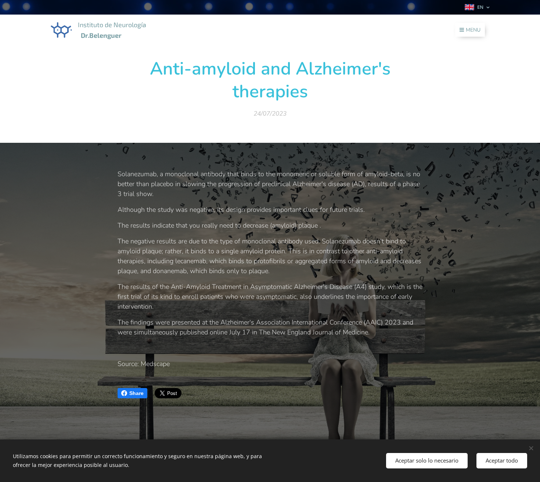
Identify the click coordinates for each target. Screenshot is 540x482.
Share (136, 393)
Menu (473, 29)
